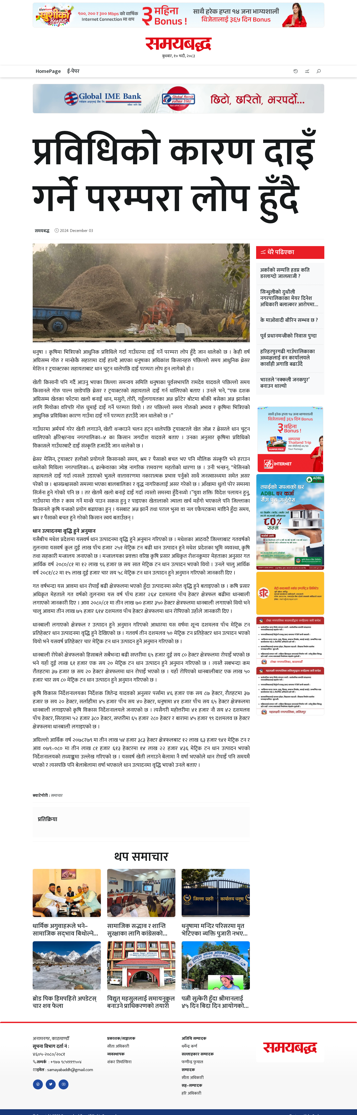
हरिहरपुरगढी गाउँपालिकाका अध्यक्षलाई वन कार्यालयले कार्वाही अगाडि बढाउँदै (287, 358)
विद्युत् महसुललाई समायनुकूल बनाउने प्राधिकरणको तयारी (141, 1003)
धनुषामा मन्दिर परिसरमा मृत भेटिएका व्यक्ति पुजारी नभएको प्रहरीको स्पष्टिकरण (216, 933)
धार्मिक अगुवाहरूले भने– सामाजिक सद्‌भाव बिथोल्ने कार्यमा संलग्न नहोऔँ (63, 933)
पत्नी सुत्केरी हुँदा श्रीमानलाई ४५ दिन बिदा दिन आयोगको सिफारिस (213, 1006)
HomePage (48, 71)
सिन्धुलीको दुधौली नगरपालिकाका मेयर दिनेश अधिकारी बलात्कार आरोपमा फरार (287, 301)
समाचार (57, 795)
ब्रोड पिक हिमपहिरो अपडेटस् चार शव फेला (64, 1003)
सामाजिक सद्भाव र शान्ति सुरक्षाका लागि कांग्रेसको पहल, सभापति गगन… (136, 933)
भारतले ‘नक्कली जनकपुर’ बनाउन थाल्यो (284, 383)
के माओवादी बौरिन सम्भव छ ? (289, 320)
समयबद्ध (42, 231)
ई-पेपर (73, 71)
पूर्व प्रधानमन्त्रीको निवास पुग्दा (288, 336)
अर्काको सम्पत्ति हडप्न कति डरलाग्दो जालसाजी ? (285, 273)
